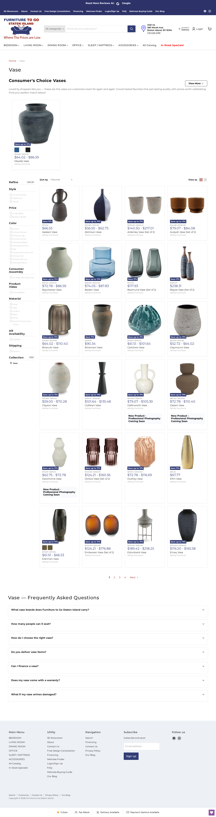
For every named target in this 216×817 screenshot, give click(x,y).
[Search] (131, 28)
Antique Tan (18, 256)
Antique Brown (19, 232)
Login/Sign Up (112, 11)
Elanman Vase (50, 558)
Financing (78, 11)
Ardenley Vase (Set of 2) (141, 232)
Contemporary (19, 195)
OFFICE (77, 45)
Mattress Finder (94, 11)
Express (16, 351)
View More (195, 83)
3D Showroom (11, 11)
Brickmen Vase (93, 347)
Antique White (19, 239)
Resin (14, 314)
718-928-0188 (153, 33)
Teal (14, 249)
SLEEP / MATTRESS (100, 45)
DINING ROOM (57, 45)
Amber (15, 229)
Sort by (44, 179)
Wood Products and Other (21, 323)
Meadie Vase (21, 161)
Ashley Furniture (22, 164)
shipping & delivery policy (183, 659)
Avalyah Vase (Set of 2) (183, 232)
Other (15, 318)
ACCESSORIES (127, 45)
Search (89, 737)
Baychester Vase (52, 289)
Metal (14, 304)
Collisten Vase (93, 405)
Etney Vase (176, 552)
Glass (14, 307)
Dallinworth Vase (137, 405)
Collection (16, 357)
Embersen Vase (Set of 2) (99, 552)
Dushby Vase (135, 478)
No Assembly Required (23, 277)
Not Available (18, 292)
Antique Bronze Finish (22, 252)
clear (31, 357)
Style (12, 189)
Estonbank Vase (136, 552)
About (24, 11)
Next (133, 577)
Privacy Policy (92, 750)
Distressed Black (20, 242)
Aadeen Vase (49, 232)
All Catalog (149, 45)
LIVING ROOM (33, 45)
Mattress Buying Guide (140, 11)
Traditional (17, 198)
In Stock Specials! (172, 45)
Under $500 (17, 213)
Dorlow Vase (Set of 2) (97, 478)
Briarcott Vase (50, 347)
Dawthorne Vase (52, 478)
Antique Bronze (19, 259)
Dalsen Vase (177, 405)
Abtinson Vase (93, 232)
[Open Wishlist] (212, 813)
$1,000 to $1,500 (19, 217)
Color (13, 223)
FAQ (124, 11)
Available (16, 339)
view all (30, 182)
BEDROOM (11, 45)
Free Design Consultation (57, 11)
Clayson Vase (49, 405)
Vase (15, 363)
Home (12, 61)
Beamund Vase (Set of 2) (141, 289)
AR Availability (17, 332)
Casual (15, 201)
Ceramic (16, 311)
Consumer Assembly (16, 270)
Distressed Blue (19, 262)
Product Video (15, 285)
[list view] (205, 180)
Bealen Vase (92, 289)
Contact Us (36, 11)
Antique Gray (18, 235)
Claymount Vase (179, 347)
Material (15, 298)
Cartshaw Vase (135, 347)
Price (12, 207)
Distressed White (20, 246)
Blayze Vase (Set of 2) (182, 289)
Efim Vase (176, 478)
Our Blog (159, 11)
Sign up (131, 756)
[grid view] (201, 180)
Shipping (15, 345)
